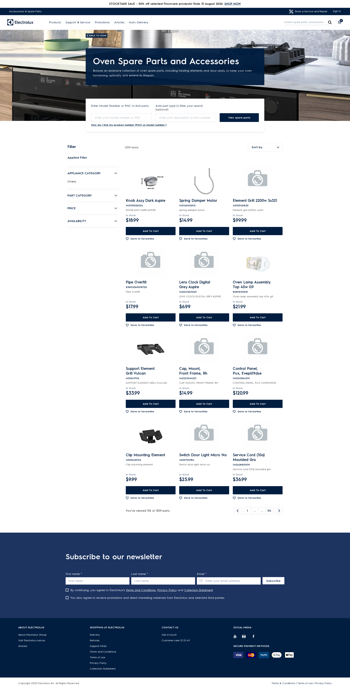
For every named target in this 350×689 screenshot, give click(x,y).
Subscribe (273, 581)
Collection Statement (198, 590)
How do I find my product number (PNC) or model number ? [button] (129, 124)
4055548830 (240, 205)
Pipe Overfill (136, 282)
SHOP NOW (232, 3)
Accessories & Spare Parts (25, 11)
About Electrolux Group (32, 634)
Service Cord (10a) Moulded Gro (249, 457)
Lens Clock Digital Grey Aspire (194, 284)
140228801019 (241, 464)
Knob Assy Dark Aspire (145, 200)
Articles (119, 22)
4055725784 (186, 460)
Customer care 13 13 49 (176, 640)
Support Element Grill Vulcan (140, 370)
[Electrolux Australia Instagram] (246, 637)
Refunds (95, 640)
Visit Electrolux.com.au (31, 640)
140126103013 (187, 205)
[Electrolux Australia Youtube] (237, 637)
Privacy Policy (167, 590)
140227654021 (187, 378)
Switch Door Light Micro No (203, 455)
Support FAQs (98, 646)
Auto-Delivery (138, 22)
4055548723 (133, 460)
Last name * (139, 574)
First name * (74, 574)
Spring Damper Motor (198, 200)
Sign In (337, 11)
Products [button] (55, 22)
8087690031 (240, 291)
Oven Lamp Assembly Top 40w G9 (252, 284)
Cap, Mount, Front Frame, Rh (193, 370)
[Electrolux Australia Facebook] (255, 637)
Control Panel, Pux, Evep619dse (247, 370)
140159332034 (134, 205)
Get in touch (169, 634)
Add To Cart (151, 231)
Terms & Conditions (283, 683)
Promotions (102, 22)
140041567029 (188, 291)
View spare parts (239, 117)
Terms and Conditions (141, 590)
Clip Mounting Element (145, 455)
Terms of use (97, 657)
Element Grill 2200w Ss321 (255, 200)
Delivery (95, 634)
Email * (202, 574)
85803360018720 (136, 287)
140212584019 (241, 378)
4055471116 (132, 378)
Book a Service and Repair (310, 11)
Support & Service (78, 22)
